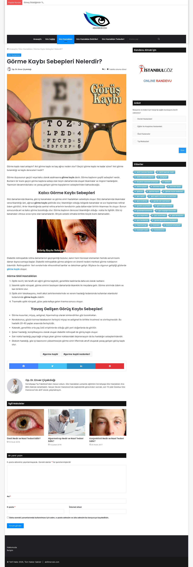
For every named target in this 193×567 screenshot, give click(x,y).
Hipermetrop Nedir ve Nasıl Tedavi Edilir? (65, 440)
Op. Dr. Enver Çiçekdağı (21, 69)
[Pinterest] (110, 366)
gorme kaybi (51, 354)
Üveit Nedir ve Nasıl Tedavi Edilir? (24, 438)
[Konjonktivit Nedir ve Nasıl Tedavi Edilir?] (107, 422)
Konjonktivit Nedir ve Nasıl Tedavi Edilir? (106, 440)
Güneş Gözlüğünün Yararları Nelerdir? (40, 2)
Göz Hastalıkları (65, 39)
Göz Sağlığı (50, 39)
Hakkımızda (12, 547)
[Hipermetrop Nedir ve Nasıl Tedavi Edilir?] (66, 422)
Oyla (182, 150)
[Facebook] (23, 366)
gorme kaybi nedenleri (77, 354)
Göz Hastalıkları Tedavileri (113, 39)
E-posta (11, 507)
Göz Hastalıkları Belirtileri (87, 39)
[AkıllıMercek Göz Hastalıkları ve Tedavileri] (96, 20)
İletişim (10, 550)
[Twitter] (52, 366)
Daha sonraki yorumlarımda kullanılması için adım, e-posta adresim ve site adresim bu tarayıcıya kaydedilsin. (59, 517)
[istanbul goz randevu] (156, 92)
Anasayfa (37, 39)
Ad (9, 496)
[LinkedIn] (81, 366)
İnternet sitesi (75, 507)
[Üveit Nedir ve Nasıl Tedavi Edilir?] (25, 422)
